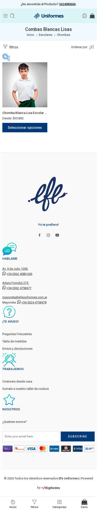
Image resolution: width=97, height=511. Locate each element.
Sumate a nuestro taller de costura (25, 389)
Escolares (45, 35)
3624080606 (67, 4)
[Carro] (92, 16)
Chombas (63, 35)
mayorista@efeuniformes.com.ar (24, 297)
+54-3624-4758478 (33, 302)
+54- (19, 274)
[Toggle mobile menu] (5, 16)
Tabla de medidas (14, 341)
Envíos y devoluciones (17, 348)
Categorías (59, 507)
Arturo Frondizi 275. (15, 283)
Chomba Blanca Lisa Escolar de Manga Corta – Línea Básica (24, 113)
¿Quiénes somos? (14, 422)
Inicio (30, 35)
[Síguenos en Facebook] (39, 235)
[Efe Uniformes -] (48, 16)
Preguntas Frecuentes (17, 334)
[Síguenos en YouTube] (57, 235)
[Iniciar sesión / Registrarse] (84, 16)
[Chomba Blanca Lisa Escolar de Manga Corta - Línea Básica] (24, 84)
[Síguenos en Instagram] (48, 235)
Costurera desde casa (17, 381)
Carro (84, 507)
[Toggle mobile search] (12, 15)
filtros (13, 47)
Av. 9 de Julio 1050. (15, 268)
